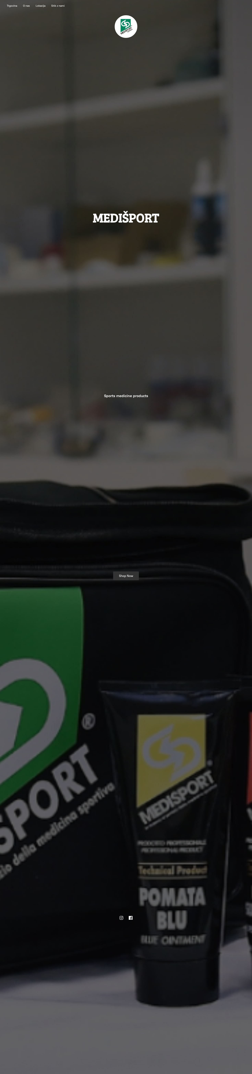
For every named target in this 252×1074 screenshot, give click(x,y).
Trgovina (12, 5)
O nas (26, 5)
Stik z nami (58, 5)
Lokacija (40, 5)
